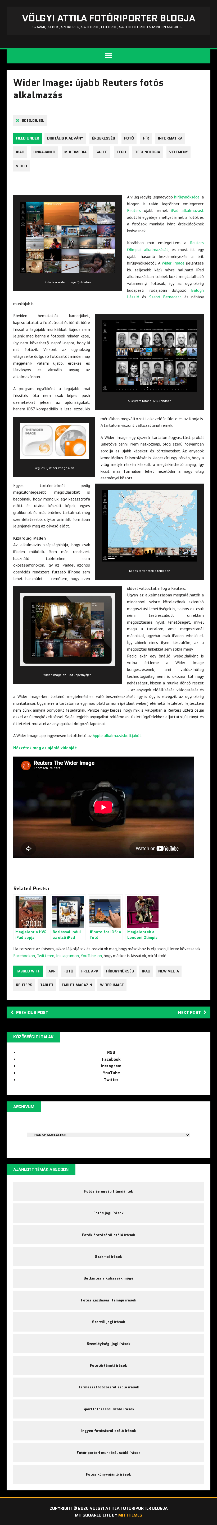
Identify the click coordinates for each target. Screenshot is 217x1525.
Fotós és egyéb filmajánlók (108, 1191)
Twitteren (45, 955)
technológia (147, 152)
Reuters (134, 210)
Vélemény (178, 152)
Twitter (111, 1080)
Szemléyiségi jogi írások (108, 1343)
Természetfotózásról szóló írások (108, 1387)
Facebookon (24, 955)
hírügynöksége (187, 197)
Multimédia (75, 152)
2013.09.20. (33, 120)
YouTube (111, 1073)
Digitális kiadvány (65, 138)
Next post (189, 1012)
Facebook (111, 1059)
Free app (89, 971)
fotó (129, 138)
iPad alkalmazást (187, 210)
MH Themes (130, 1515)
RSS (111, 1052)
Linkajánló (44, 152)
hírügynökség (120, 971)
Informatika (170, 138)
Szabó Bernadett (165, 296)
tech (121, 152)
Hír (146, 138)
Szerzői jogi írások (108, 1321)
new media (168, 971)
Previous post (32, 1012)
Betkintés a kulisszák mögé (108, 1278)
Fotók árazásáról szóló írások (108, 1234)
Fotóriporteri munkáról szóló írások (109, 1452)
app (52, 971)
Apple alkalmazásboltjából (117, 735)
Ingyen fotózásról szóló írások (108, 1430)
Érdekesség (103, 138)
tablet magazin (76, 985)
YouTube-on (91, 955)
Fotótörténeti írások (108, 1365)
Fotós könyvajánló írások (108, 1474)
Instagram (111, 1066)
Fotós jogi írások (108, 1213)
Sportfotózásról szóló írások (108, 1409)
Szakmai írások (108, 1256)
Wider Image (173, 263)
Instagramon (67, 955)
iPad (20, 152)
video (21, 166)
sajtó (101, 152)
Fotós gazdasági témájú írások (108, 1300)
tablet (46, 985)
